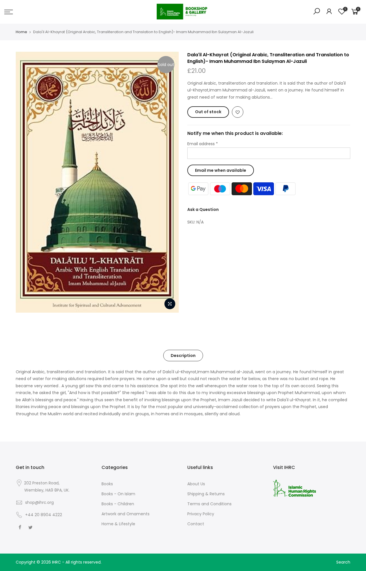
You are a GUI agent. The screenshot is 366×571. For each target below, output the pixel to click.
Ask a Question (203, 209)
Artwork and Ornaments (126, 514)
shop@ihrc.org (39, 502)
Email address (202, 144)
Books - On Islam (118, 494)
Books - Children (118, 504)
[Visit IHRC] (294, 488)
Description (183, 355)
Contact (195, 524)
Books (107, 484)
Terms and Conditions (209, 504)
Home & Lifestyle (118, 524)
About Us (196, 484)
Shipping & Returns (206, 494)
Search (343, 562)
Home (21, 32)
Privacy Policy (200, 514)
